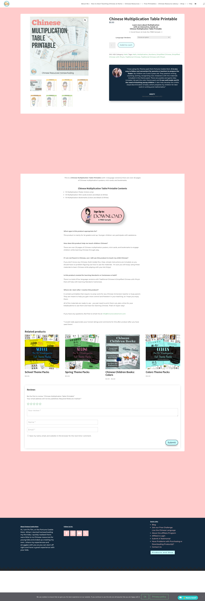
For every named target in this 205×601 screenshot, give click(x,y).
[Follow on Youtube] (79, 533)
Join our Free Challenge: (162, 527)
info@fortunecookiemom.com (114, 314)
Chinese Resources (132, 4)
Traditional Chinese (132, 57)
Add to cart (126, 45)
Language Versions (123, 38)
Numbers (152, 54)
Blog (154, 525)
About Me (85, 4)
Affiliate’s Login (158, 536)
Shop (182, 4)
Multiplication (142, 54)
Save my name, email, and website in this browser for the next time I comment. (60, 436)
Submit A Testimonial (161, 539)
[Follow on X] (86, 533)
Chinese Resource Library (168, 4)
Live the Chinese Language (164, 530)
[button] (85, 20)
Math (126, 54)
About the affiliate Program (164, 533)
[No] (202, 597)
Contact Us (157, 547)
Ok (145, 596)
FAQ (190, 4)
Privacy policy (159, 596)
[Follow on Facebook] (66, 533)
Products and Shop (162, 552)
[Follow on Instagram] (73, 533)
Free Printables (150, 4)
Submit (172, 442)
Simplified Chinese (164, 54)
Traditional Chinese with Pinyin (153, 57)
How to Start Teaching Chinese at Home (106, 4)
